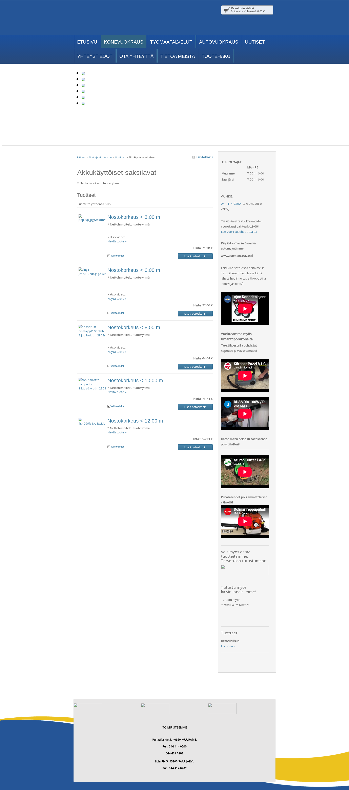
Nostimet (120, 157)
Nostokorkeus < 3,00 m (133, 217)
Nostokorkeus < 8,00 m (133, 327)
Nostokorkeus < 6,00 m (133, 270)
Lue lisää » (228, 646)
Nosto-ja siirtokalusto (100, 157)
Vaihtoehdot (117, 255)
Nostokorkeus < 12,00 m (135, 421)
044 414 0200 (231, 203)
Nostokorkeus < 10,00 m (135, 380)
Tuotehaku (204, 157)
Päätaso (81, 157)
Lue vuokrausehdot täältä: (239, 232)
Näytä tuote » (117, 241)
